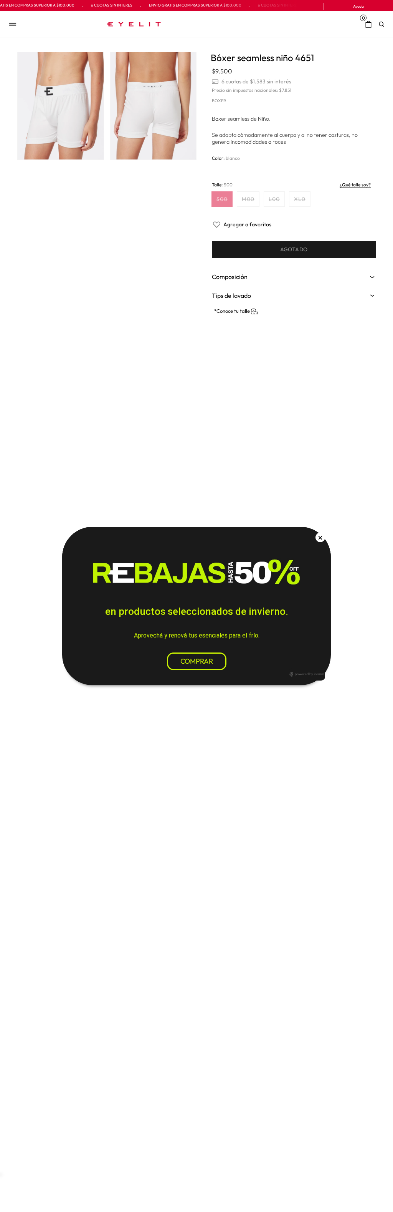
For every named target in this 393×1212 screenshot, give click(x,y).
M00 (250, 200)
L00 (276, 200)
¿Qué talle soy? (355, 185)
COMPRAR (196, 661)
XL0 (302, 200)
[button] (383, 24)
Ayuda (358, 6)
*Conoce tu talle (232, 311)
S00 (224, 200)
